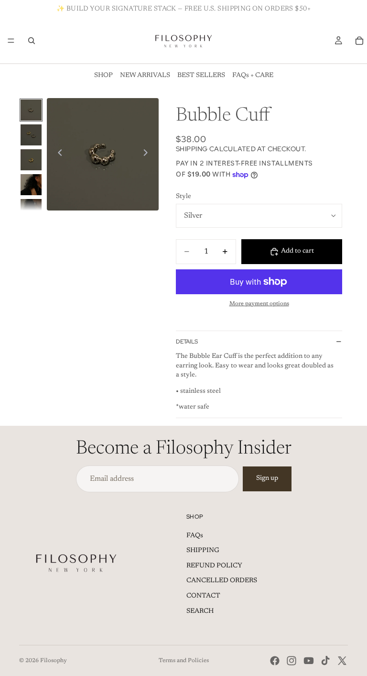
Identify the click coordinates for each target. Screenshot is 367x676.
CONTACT (203, 596)
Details (187, 341)
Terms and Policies (184, 661)
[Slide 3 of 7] (31, 159)
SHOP (103, 75)
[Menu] (11, 41)
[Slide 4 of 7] (31, 184)
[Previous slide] (57, 154)
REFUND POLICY (214, 566)
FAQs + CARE (252, 75)
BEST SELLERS (201, 75)
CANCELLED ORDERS (221, 580)
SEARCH (200, 611)
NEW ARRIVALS (145, 75)
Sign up (267, 478)
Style (183, 196)
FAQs (194, 535)
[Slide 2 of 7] (31, 134)
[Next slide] (148, 154)
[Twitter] (342, 660)
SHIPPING (202, 550)
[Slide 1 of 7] (31, 110)
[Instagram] (291, 660)
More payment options (259, 304)
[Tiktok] (325, 660)
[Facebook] (275, 660)
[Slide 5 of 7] (31, 209)
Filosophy (53, 661)
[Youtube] (308, 660)
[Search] (31, 40)
